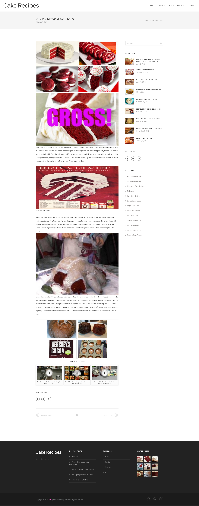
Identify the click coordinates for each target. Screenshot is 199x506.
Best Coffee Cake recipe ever (146, 80)
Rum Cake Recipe (133, 196)
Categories (161, 6)
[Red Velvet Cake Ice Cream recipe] (140, 459)
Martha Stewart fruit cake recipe (148, 89)
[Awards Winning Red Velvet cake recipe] (155, 466)
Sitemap (171, 6)
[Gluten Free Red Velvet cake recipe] (155, 474)
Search (191, 6)
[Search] (161, 43)
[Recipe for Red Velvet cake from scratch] (147, 459)
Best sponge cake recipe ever (82, 475)
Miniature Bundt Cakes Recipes (83, 469)
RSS (106, 472)
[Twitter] (43, 399)
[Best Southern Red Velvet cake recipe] (155, 459)
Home (152, 6)
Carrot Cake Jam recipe (144, 138)
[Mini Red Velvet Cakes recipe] (147, 466)
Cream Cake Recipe (134, 220)
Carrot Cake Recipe (134, 230)
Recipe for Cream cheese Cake (147, 99)
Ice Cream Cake (132, 215)
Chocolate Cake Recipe (135, 186)
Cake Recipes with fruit (80, 480)
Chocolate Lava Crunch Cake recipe (149, 129)
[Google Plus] (49, 399)
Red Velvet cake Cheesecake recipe (148, 109)
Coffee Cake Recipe (134, 181)
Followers (130, 191)
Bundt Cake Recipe (134, 201)
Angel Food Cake (133, 206)
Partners (75, 457)
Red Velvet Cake (157, 20)
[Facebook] (38, 399)
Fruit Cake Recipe (133, 211)
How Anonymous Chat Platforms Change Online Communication (147, 60)
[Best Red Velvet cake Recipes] (140, 474)
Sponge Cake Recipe (134, 235)
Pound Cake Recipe (134, 176)
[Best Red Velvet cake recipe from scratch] (147, 474)
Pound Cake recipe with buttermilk (79, 463)
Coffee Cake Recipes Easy (145, 70)
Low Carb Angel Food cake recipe (148, 119)
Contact (180, 6)
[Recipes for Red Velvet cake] (140, 466)
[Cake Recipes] (21, 4)
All (50, 500)
